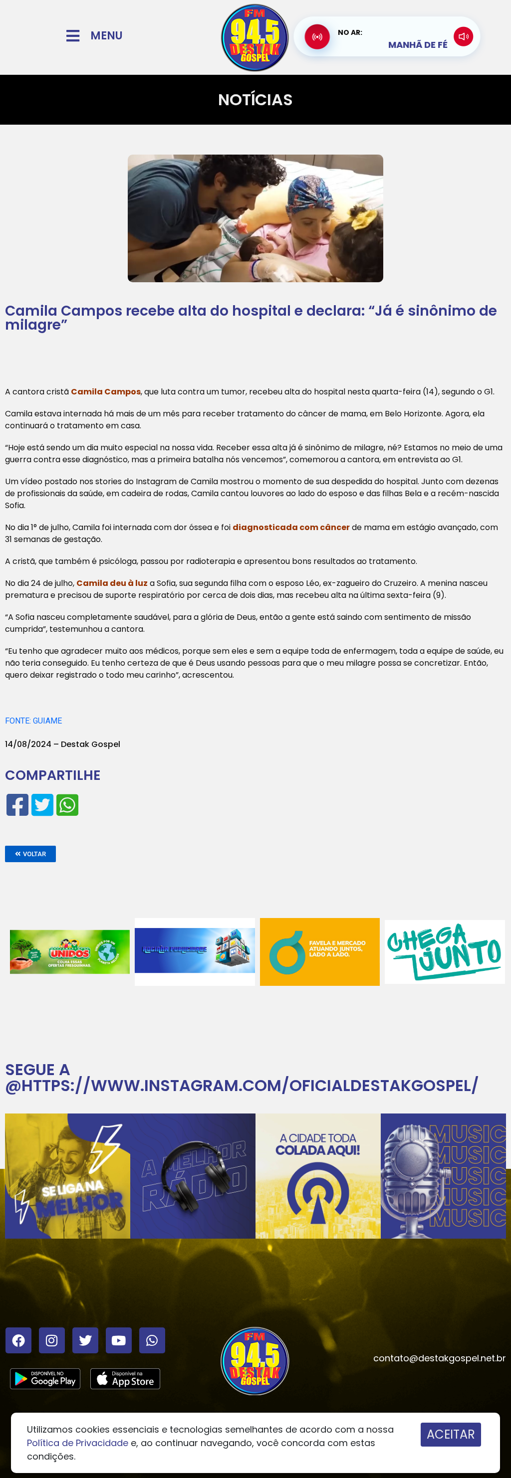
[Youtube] (119, 1340)
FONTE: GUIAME (33, 721)
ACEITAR (451, 1434)
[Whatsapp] (152, 1340)
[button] (30, 854)
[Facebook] (18, 1340)
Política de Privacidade (77, 1443)
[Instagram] (52, 1340)
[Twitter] (85, 1340)
